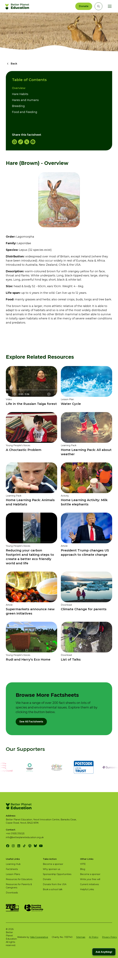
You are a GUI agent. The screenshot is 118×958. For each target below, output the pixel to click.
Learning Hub (13, 864)
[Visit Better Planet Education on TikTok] (24, 846)
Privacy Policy (109, 937)
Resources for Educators (19, 879)
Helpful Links (87, 889)
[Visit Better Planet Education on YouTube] (41, 846)
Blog (82, 869)
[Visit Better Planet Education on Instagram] (13, 846)
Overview (18, 88)
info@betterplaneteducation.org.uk (25, 837)
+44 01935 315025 (15, 833)
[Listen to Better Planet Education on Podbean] (30, 846)
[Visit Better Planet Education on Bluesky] (35, 846)
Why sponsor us (51, 869)
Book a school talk (52, 889)
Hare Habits (20, 94)
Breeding (18, 106)
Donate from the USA (54, 884)
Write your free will (90, 879)
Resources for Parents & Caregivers (19, 886)
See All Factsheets (31, 721)
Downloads (12, 892)
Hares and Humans (25, 100)
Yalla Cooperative (39, 937)
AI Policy (93, 937)
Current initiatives (89, 884)
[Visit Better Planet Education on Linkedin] (19, 846)
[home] (17, 6)
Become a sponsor (53, 864)
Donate (83, 6)
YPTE (83, 864)
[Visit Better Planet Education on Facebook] (8, 846)
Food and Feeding (24, 112)
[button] (109, 6)
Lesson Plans (13, 874)
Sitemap (80, 937)
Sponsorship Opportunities (57, 874)
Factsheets (12, 869)
